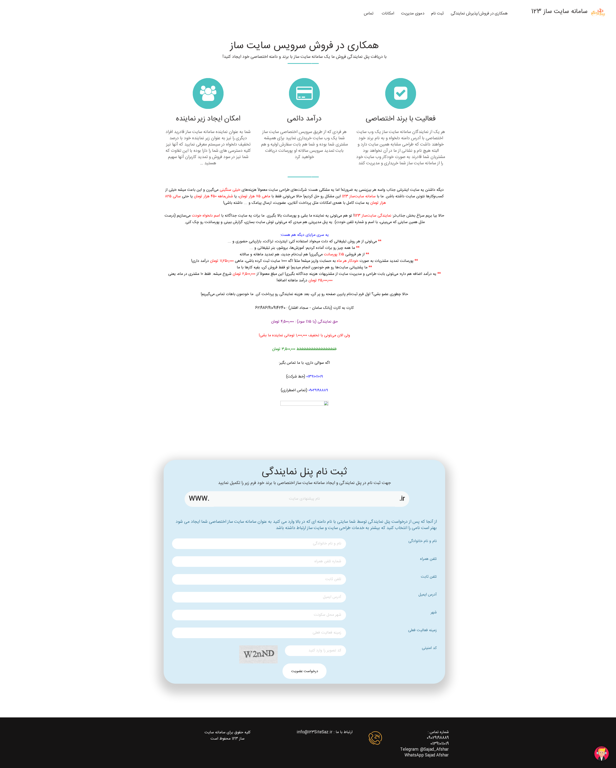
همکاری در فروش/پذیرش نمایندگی (479, 13)
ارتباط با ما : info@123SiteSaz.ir (325, 732)
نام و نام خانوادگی (422, 541)
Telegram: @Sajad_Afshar (424, 749)
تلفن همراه (428, 559)
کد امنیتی (429, 648)
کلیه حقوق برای (237, 732)
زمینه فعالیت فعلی (422, 630)
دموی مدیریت (412, 13)
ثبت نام (437, 13)
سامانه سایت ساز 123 (224, 735)
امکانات (388, 13)
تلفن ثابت (429, 577)
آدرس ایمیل (427, 595)
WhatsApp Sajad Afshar (426, 755)
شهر (434, 613)
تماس (368, 13)
